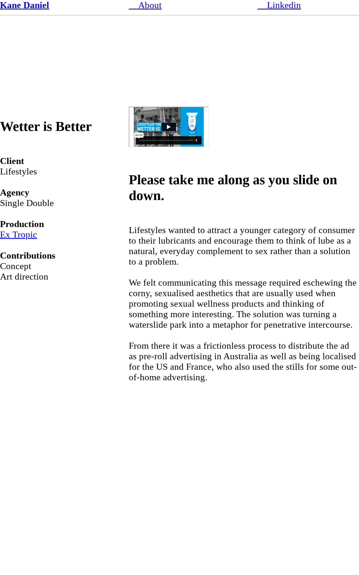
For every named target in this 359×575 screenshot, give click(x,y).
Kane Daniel (24, 5)
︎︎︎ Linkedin (279, 5)
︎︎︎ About (145, 5)
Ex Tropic (18, 234)
